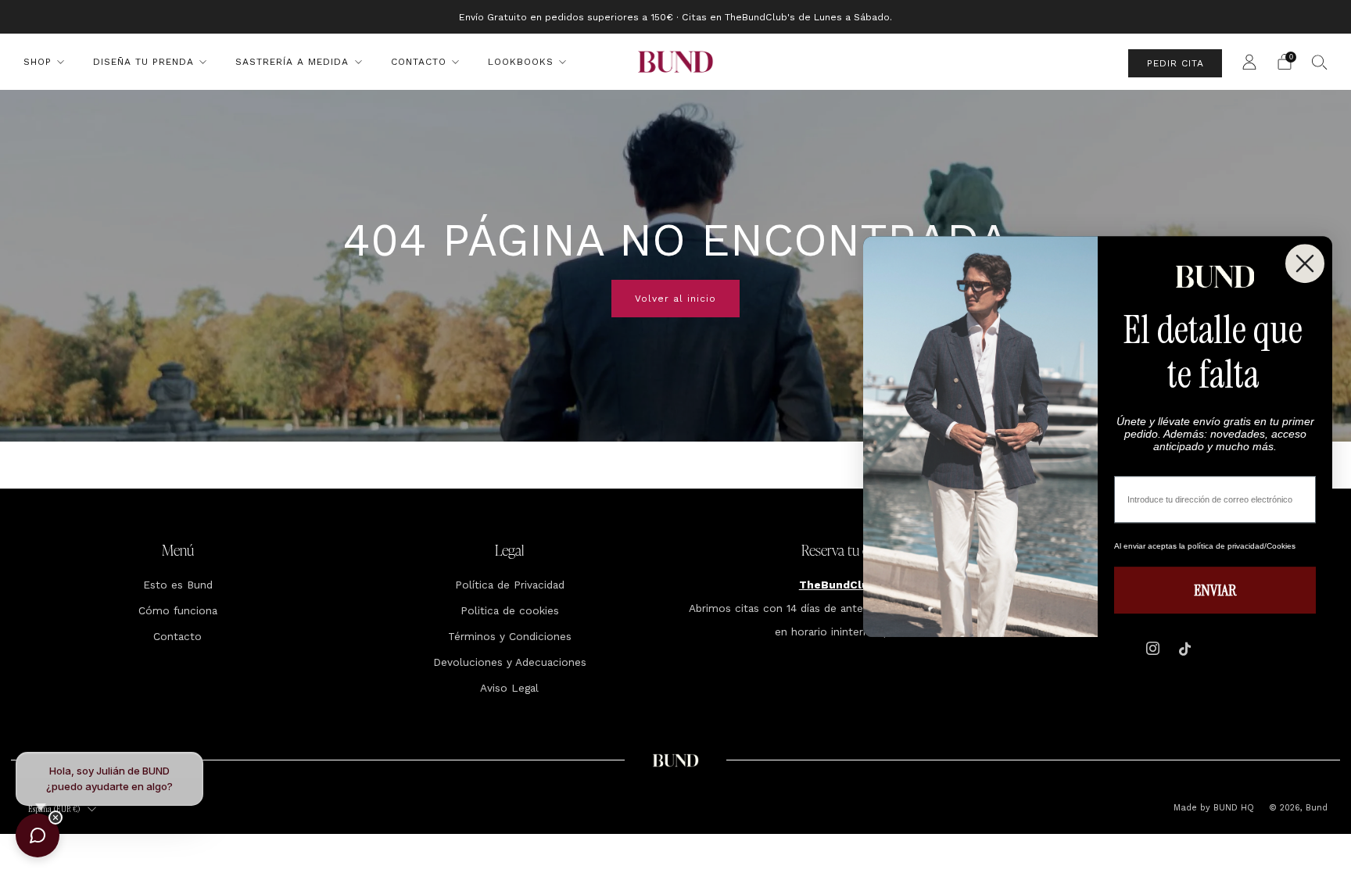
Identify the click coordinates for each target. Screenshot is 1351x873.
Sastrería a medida (292, 61)
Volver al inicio (675, 298)
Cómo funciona (177, 610)
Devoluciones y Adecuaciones (509, 662)
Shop (37, 61)
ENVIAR (1215, 590)
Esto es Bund (178, 584)
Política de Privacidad (509, 584)
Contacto (418, 61)
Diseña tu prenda (143, 61)
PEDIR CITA (1175, 63)
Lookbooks (521, 61)
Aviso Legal (509, 688)
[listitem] (675, 17)
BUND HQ (1232, 808)
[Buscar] (1320, 62)
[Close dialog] (1304, 263)
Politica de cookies (509, 610)
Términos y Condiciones (510, 636)
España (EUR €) (54, 809)
